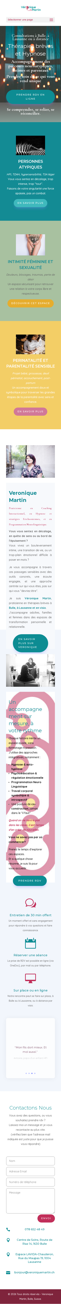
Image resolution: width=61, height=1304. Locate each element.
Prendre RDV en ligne (30, 96)
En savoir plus (30, 202)
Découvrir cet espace (30, 303)
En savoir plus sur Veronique (27, 643)
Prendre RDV (29, 880)
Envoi (46, 1218)
